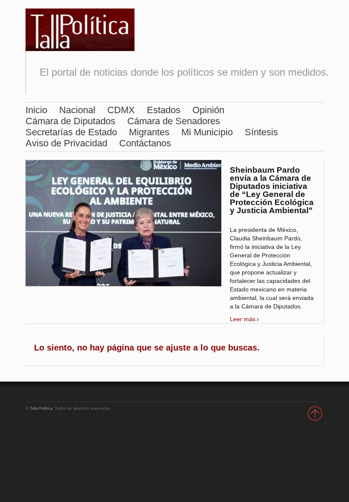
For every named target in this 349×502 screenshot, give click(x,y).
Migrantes (149, 132)
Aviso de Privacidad (66, 143)
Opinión (208, 110)
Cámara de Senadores (173, 121)
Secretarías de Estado (71, 132)
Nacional (77, 110)
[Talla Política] (80, 28)
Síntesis (261, 132)
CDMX (121, 110)
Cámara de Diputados (70, 121)
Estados (163, 110)
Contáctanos (145, 143)
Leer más (242, 319)
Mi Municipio (207, 132)
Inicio (36, 110)
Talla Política (41, 408)
